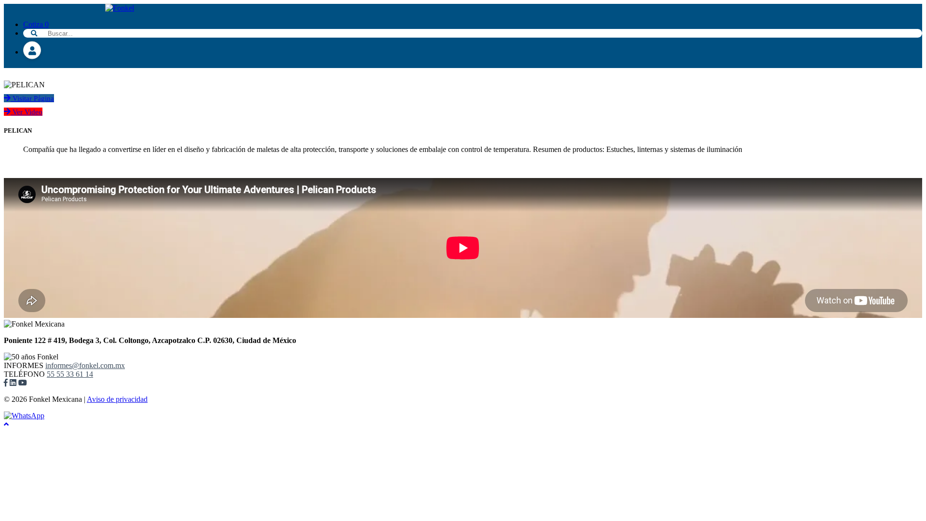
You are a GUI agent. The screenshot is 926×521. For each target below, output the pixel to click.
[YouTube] (22, 383)
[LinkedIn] (13, 383)
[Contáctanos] (24, 415)
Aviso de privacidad (117, 399)
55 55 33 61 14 (70, 374)
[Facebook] (6, 383)
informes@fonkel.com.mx (85, 365)
